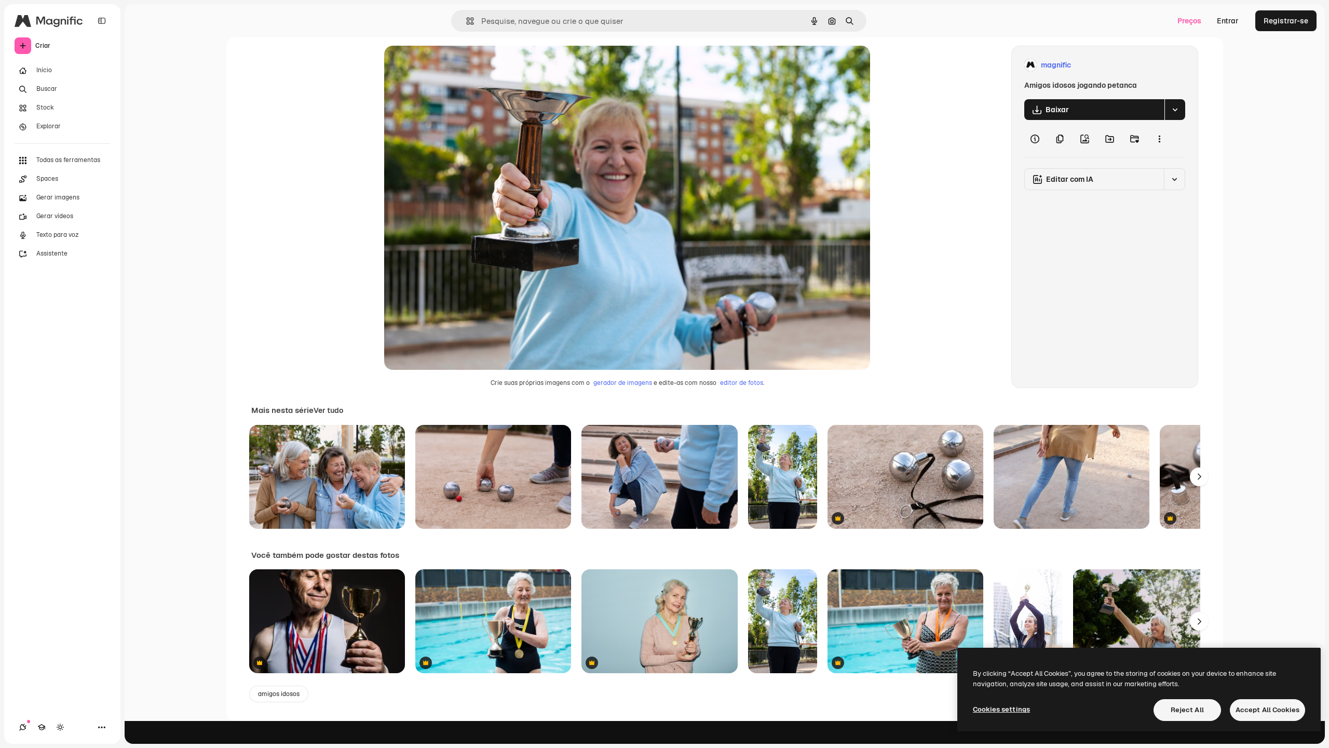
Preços (1189, 20)
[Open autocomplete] (466, 21)
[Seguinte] (1199, 477)
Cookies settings (1001, 709)
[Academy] (41, 727)
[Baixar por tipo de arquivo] (1174, 109)
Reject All (1187, 709)
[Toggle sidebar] (101, 20)
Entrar (1228, 20)
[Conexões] (23, 727)
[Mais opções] (1159, 138)
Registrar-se (1286, 20)
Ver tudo (328, 410)
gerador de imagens (622, 383)
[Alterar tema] (60, 727)
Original (450, 65)
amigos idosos (279, 694)
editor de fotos (741, 383)
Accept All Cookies (1267, 709)
